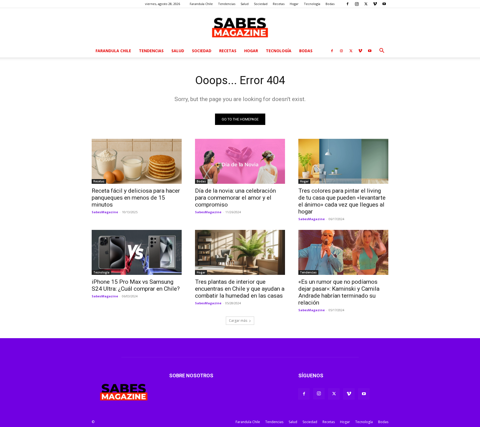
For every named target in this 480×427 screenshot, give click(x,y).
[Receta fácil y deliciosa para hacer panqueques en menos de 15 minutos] (137, 161)
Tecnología (312, 4)
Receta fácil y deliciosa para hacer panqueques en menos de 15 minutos (136, 197)
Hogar (294, 4)
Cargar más (238, 320)
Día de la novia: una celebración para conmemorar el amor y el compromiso (235, 197)
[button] (381, 51)
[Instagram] (356, 4)
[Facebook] (347, 4)
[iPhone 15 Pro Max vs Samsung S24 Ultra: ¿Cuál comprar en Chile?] (137, 252)
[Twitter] (366, 4)
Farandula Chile (201, 4)
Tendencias (226, 4)
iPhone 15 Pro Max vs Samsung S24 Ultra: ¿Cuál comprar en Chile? (136, 285)
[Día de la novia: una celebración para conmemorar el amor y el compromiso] (240, 161)
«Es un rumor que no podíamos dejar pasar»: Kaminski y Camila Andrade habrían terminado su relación (338, 292)
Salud (245, 4)
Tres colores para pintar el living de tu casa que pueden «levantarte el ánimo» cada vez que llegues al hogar (342, 201)
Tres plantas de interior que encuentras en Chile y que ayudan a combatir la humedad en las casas (239, 288)
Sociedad (261, 4)
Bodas (330, 4)
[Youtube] (384, 4)
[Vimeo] (375, 4)
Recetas (278, 4)
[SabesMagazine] (240, 26)
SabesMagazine (105, 212)
